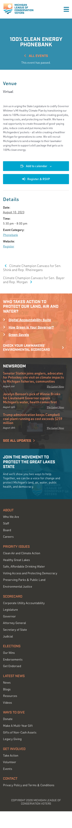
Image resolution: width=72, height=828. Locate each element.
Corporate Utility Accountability (24, 603)
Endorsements (12, 659)
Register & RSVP (38, 179)
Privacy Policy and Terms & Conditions (28, 785)
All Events (38, 56)
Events (7, 769)
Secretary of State (15, 629)
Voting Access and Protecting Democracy (30, 573)
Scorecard (12, 597)
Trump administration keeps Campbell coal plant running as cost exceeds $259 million (32, 418)
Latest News (14, 676)
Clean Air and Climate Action (21, 553)
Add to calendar (36, 166)
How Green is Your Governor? (31, 327)
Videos (7, 702)
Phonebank (10, 235)
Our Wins (9, 652)
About (8, 510)
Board (7, 530)
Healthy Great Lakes (16, 560)
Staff (6, 523)
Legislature (10, 609)
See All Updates (17, 441)
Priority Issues (16, 547)
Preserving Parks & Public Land (24, 580)
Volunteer (9, 762)
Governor (9, 616)
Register (8, 246)
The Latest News (55, 386)
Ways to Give (14, 712)
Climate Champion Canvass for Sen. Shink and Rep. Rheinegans (32, 268)
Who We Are (11, 517)
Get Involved (14, 749)
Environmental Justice (17, 586)
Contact (10, 779)
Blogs (7, 689)
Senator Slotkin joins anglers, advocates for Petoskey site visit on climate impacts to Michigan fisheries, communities (33, 377)
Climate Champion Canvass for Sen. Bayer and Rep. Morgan (33, 280)
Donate (8, 719)
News (7, 682)
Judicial (8, 636)
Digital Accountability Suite (30, 320)
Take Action (10, 755)
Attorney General (14, 623)
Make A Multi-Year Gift (18, 725)
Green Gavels (19, 335)
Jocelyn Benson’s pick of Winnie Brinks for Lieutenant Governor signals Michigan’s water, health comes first (31, 398)
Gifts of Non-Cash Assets (19, 732)
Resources (10, 696)
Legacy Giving (12, 739)
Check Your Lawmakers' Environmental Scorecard (26, 348)
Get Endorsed (12, 666)
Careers (8, 536)
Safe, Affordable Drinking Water (24, 566)
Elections (11, 646)
